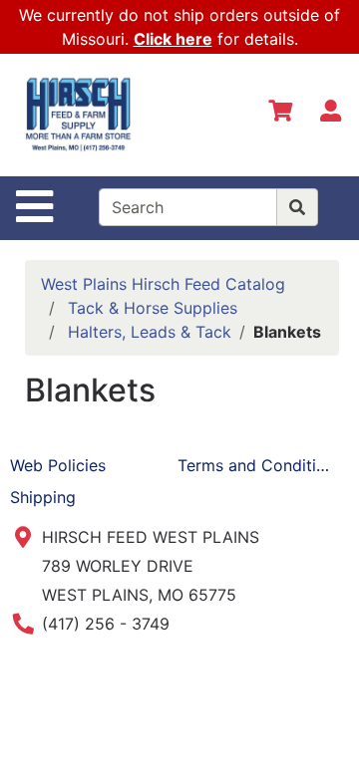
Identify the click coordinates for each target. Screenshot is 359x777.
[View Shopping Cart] (280, 115)
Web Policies (58, 465)
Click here (173, 39)
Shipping (43, 497)
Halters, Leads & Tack (149, 332)
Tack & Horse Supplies (152, 308)
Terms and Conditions (260, 465)
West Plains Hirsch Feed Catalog (163, 284)
